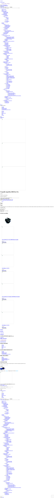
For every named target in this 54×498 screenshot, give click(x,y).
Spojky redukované (9, 79)
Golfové (8, 447)
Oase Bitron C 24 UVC (5, 268)
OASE (4, 16)
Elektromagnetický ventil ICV (10, 37)
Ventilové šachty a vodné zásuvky (7, 100)
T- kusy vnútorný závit (9, 81)
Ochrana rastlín (7, 416)
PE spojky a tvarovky (7, 74)
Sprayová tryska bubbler (11, 484)
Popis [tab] (1, 203)
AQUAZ (6, 370)
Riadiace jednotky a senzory (7, 62)
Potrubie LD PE (5, 61)
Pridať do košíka (2, 198)
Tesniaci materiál (7, 88)
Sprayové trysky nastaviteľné (11, 93)
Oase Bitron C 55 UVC (5, 325)
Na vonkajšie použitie (9, 65)
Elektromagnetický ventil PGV (10, 38)
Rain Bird (6, 39)
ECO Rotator (8, 55)
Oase (12, 199)
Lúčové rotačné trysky (9, 98)
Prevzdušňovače (7, 21)
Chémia (4, 24)
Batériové (8, 63)
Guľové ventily (7, 52)
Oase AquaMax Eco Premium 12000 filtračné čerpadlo (11, 296)
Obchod (1, 329)
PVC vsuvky (8, 87)
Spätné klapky (5, 13)
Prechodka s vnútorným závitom (11, 77)
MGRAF (17, 370)
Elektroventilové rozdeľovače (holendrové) (8, 41)
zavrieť (3, 497)
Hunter (6, 36)
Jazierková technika (4, 14)
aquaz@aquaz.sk (3, 341)
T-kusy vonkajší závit (9, 82)
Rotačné (8, 56)
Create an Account (4, 385)
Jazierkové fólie (5, 406)
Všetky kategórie (4, 9)
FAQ (2, 396)
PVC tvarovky (7, 83)
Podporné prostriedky (7, 25)
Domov (3, 393)
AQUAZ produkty (4, 10)
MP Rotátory (8, 90)
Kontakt (3, 397)
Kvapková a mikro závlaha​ (6, 45)
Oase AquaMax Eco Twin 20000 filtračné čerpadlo (10, 239)
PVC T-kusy (8, 86)
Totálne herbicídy (7, 418)
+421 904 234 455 (3, 340)
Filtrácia (4, 433)
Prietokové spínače (5, 404)
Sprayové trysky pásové (11, 94)
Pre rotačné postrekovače (10, 91)
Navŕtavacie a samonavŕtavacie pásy (8, 53)
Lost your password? (3, 390)
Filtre (5, 411)
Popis (2, 201)
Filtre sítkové (6, 43)
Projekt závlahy (4, 395)
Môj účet (1, 331)
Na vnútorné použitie (9, 64)
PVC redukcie (8, 85)
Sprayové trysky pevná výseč (12, 486)
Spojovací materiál (9, 47)
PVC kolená (8, 84)
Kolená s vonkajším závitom (10, 76)
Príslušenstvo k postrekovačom (9, 450)
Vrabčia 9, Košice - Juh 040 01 (6, 3)
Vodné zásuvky (7, 102)
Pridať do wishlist (7, 198)
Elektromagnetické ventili (6, 35)
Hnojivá (4, 421)
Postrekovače (5, 445)
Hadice (7, 438)
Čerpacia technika (4, 11)
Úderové (8, 58)
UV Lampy (6, 413)
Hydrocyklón (6, 435)
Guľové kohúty (7, 51)
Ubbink (8, 19)
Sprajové (8, 99)
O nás (2, 394)
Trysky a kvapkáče (9, 50)
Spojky (7, 78)
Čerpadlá (4, 199)
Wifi (7, 457)
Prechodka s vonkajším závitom (11, 469)
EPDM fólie (6, 15)
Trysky (4, 89)
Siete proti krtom (5, 33)
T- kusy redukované (9, 80)
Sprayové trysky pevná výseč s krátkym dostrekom (14, 95)
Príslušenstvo (6, 44)
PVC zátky (8, 479)
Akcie (2, 401)
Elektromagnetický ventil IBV (10, 428)
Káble (6, 66)
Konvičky (6, 28)
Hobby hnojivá (7, 423)
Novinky (3, 22)
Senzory (6, 71)
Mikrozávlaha (6, 48)
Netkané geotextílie (5, 32)
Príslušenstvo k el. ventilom (8, 430)
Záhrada (3, 23)
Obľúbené (2, 334)
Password (1, 388)
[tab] (28, 201)
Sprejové (6, 491)
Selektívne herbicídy (7, 26)
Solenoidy (6, 40)
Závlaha (3, 34)
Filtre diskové (6, 42)
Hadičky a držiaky (9, 440)
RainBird (6, 59)
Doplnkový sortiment (6, 27)
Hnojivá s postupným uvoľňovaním (9, 31)
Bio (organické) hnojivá (8, 30)
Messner (8, 17)
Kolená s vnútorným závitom (10, 467)
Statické (8, 57)
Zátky (7, 474)
